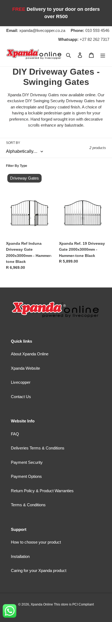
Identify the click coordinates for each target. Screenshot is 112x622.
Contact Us (21, 396)
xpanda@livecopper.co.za (35, 30)
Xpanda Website (25, 368)
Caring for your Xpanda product (38, 570)
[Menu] (102, 55)
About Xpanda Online (29, 354)
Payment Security (27, 462)
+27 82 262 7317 (83, 39)
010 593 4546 (90, 30)
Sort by (13, 143)
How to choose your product (36, 542)
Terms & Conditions (28, 504)
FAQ (15, 434)
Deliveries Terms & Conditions (37, 448)
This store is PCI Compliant (74, 604)
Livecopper (20, 382)
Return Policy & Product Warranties (42, 490)
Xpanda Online (42, 604)
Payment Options (26, 476)
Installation (20, 556)
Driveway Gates (24, 178)
